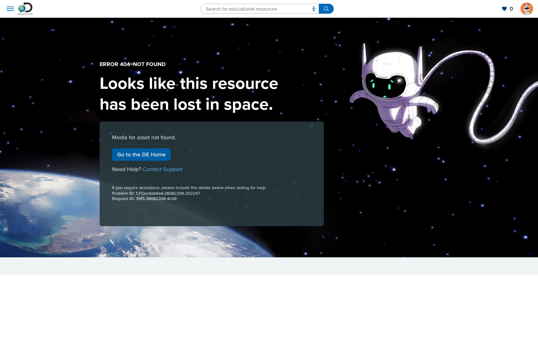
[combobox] (260, 9)
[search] (326, 9)
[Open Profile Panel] (527, 8)
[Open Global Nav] (10, 8)
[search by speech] (314, 9)
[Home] (25, 8)
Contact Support (162, 169)
